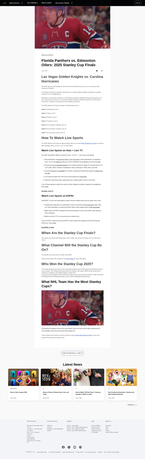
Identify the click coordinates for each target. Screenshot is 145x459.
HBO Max (49, 425)
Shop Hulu (108, 425)
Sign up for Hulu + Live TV (72, 353)
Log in (138, 3)
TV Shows (29, 434)
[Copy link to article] (102, 70)
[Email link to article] (97, 70)
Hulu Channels (31, 439)
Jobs (107, 429)
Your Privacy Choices (90, 452)
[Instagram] (81, 447)
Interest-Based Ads (42, 452)
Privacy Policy (79, 452)
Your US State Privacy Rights (111, 452)
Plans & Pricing (95, 427)
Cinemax (49, 427)
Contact (108, 430)
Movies (29, 435)
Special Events (46, 3)
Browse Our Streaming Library (35, 425)
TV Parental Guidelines (55, 452)
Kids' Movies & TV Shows (33, 440)
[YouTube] (75, 447)
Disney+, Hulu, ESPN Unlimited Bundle (77, 427)
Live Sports (30, 430)
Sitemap (100, 452)
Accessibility (94, 432)
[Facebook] (64, 447)
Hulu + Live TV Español (33, 432)
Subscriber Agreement (68, 452)
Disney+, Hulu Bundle (72, 425)
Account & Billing (95, 425)
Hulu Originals (32, 3)
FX (28, 442)
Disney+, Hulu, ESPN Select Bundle (76, 430)
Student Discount (96, 429)
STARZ (49, 430)
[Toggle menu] (22, 3)
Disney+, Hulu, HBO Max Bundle (75, 429)
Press (107, 427)
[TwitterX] (70, 447)
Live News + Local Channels (34, 429)
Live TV (29, 427)
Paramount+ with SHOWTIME (55, 429)
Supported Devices (96, 430)
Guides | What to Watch (112, 432)
